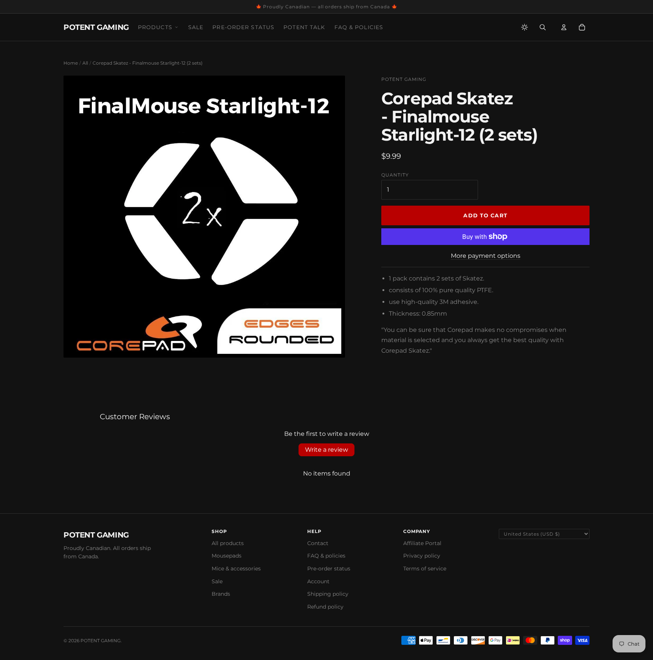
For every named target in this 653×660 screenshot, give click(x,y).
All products (228, 543)
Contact (317, 543)
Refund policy (325, 606)
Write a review (326, 449)
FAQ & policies (326, 555)
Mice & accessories (236, 568)
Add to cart (485, 215)
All (85, 63)
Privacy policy (421, 555)
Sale (195, 27)
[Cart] (582, 27)
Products (155, 27)
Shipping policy (327, 593)
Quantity (395, 175)
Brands (221, 593)
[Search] (542, 27)
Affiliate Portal (422, 543)
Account (318, 581)
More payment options (485, 255)
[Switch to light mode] (524, 27)
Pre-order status (328, 568)
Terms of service (424, 568)
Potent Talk (304, 27)
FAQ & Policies (359, 27)
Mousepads (226, 555)
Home (70, 63)
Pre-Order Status (243, 27)
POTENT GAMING (96, 27)
